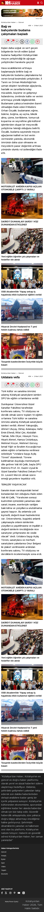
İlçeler (3, 859)
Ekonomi (4, 874)
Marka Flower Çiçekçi (11, 901)
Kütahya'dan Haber (8, 22)
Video (3, 867)
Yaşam (3, 870)
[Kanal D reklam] (22, 13)
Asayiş (3, 856)
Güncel (21, 22)
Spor (3, 863)
